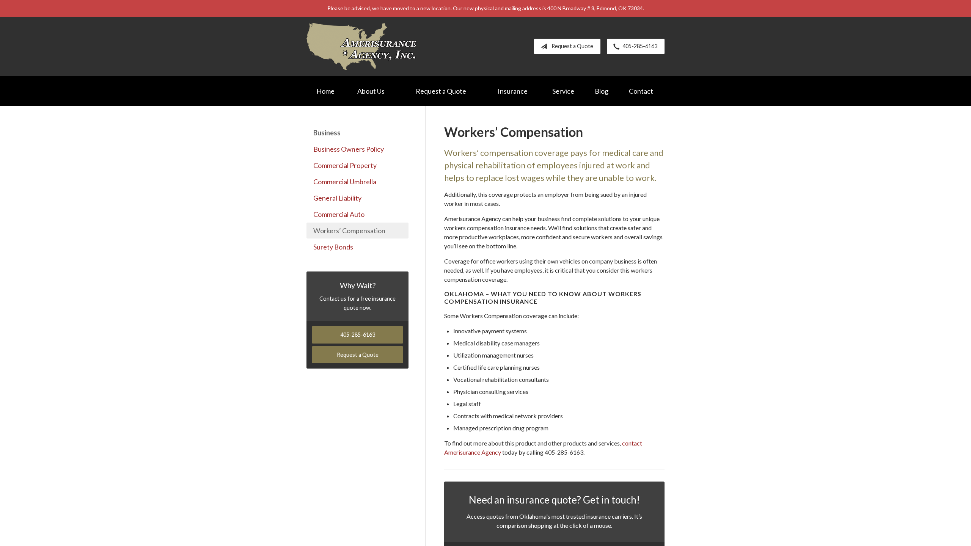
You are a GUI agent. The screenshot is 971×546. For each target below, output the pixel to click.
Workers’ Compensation (349, 230)
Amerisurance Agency (361, 46)
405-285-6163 (639, 46)
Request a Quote (572, 46)
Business (327, 133)
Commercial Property (345, 165)
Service (563, 91)
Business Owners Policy (348, 149)
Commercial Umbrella (344, 181)
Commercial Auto (339, 214)
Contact (641, 91)
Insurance (513, 91)
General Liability (337, 198)
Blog (601, 91)
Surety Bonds (333, 247)
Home (325, 91)
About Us (371, 91)
